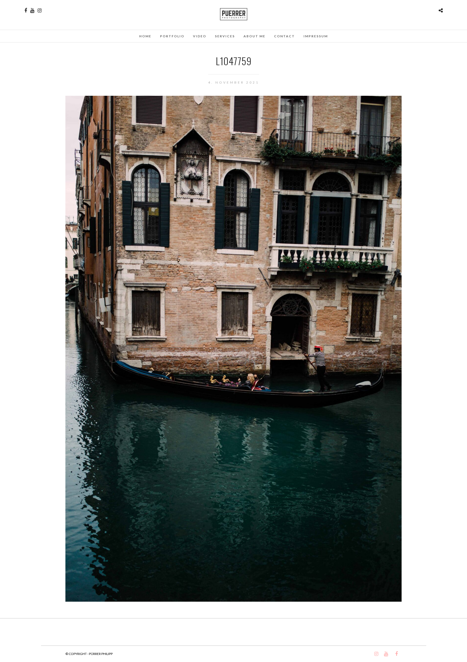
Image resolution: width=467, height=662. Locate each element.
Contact (284, 36)
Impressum (315, 36)
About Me (254, 36)
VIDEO (199, 36)
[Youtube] (32, 10)
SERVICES (225, 36)
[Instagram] (40, 10)
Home (145, 36)
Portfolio (172, 36)
